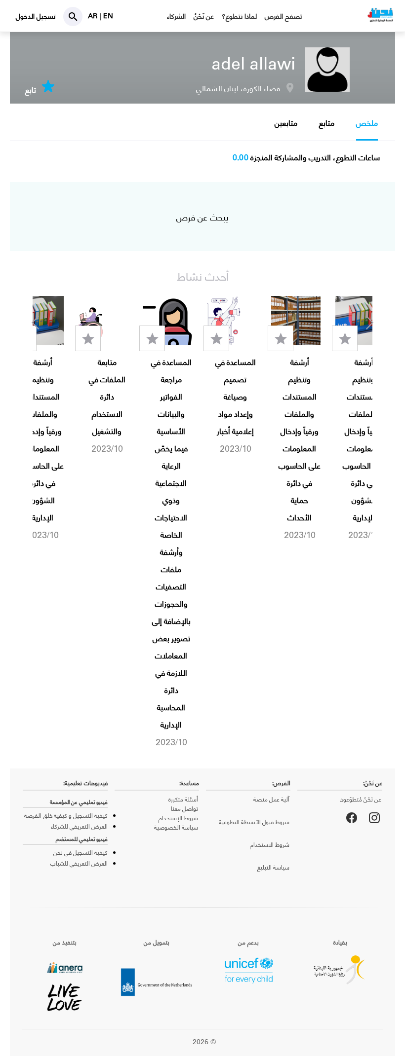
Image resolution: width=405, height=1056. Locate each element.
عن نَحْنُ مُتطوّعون (360, 799)
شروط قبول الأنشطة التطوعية (254, 822)
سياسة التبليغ (273, 867)
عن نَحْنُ (204, 16)
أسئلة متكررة (183, 799)
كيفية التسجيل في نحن (80, 852)
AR (93, 15)
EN (108, 15)
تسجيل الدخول (35, 16)
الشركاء (176, 16)
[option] (360, 419)
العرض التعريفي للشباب (79, 863)
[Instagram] (374, 818)
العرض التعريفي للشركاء (79, 826)
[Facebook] (352, 818)
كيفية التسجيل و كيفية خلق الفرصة (66, 815)
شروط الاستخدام (269, 844)
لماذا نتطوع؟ (239, 16)
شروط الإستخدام (178, 818)
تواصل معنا (184, 808)
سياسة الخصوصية (176, 827)
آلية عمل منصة (271, 799)
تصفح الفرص (283, 16)
